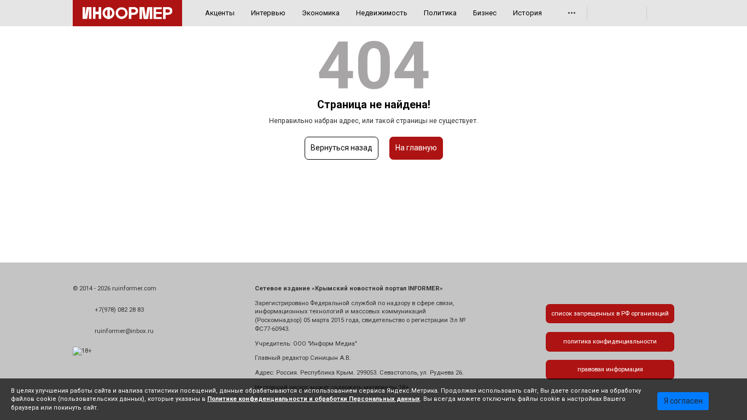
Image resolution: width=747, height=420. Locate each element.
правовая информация (610, 369)
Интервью (268, 13)
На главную (416, 147)
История (527, 13)
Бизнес (485, 13)
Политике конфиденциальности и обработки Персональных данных (313, 398)
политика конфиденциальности (610, 341)
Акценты (220, 13)
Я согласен (683, 400)
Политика (440, 13)
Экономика (321, 13)
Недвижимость (381, 13)
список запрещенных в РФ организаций (610, 313)
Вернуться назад (341, 147)
